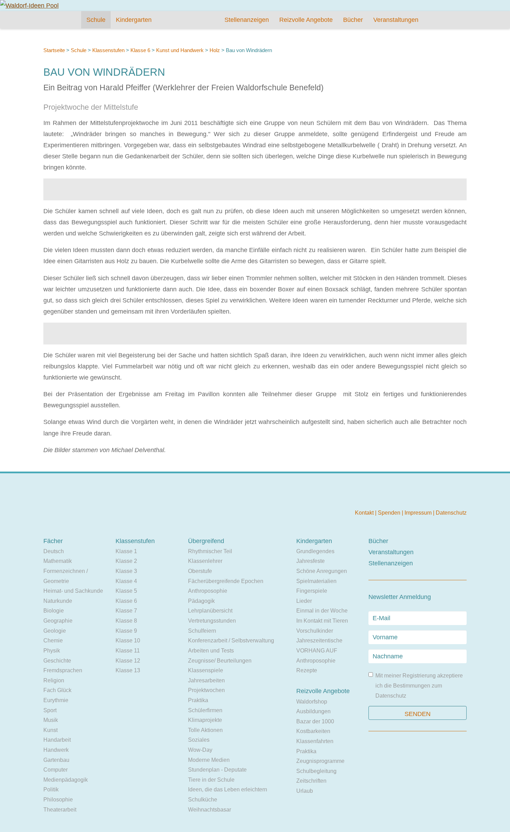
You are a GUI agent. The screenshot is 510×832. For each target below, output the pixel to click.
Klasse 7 (126, 611)
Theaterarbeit (59, 810)
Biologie (53, 611)
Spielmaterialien (316, 581)
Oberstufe (200, 571)
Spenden (390, 513)
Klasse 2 (126, 561)
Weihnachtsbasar (209, 810)
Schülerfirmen (205, 710)
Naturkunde (57, 601)
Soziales (199, 740)
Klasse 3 (126, 571)
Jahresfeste (310, 561)
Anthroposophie (207, 591)
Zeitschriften (311, 781)
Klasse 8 (126, 621)
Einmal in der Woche (322, 611)
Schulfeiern (202, 631)
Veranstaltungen (395, 19)
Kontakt (365, 513)
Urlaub (304, 791)
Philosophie (58, 799)
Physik (51, 651)
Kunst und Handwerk (180, 50)
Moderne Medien (209, 760)
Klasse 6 (140, 50)
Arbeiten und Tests (211, 651)
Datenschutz (451, 513)
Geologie (54, 631)
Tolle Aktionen (205, 730)
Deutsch (53, 551)
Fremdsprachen (62, 670)
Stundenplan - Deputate (217, 770)
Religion (53, 680)
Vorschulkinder (314, 631)
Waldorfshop (311, 702)
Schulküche (202, 799)
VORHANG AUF (316, 651)
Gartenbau (56, 760)
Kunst (50, 730)
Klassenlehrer (205, 561)
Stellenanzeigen (246, 19)
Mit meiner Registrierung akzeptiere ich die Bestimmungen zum (419, 685)
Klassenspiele (205, 670)
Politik (51, 789)
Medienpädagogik (65, 780)
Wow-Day (200, 750)
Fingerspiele (311, 591)
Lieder (304, 601)
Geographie (58, 621)
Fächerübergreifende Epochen (225, 581)
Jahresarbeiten (206, 680)
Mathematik (57, 561)
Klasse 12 (128, 661)
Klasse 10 (128, 640)
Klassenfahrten (314, 741)
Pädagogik (201, 601)
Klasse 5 (126, 591)
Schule (95, 19)
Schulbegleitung (316, 771)
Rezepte (306, 670)
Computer (55, 770)
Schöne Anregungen (321, 571)
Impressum (419, 513)
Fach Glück (57, 690)
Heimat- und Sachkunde (73, 591)
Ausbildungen (313, 711)
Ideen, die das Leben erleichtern (227, 789)
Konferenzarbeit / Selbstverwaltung (231, 640)
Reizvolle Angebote (306, 19)
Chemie (53, 640)
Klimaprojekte (205, 720)
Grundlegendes (315, 551)
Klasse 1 (126, 551)
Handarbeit (57, 740)
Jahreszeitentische (319, 640)
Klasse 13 (128, 670)
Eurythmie (55, 700)
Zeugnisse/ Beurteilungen (220, 661)
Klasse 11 (128, 651)
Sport (50, 710)
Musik (50, 720)
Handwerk (56, 750)
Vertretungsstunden (212, 621)
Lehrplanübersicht (210, 611)
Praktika (198, 700)
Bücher (353, 19)
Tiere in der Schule (211, 780)
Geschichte (57, 661)
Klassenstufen (108, 50)
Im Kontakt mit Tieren (322, 621)
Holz (215, 50)
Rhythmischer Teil (210, 551)
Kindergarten (134, 19)
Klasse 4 (126, 581)
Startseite (54, 50)
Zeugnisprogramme (320, 761)
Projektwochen (206, 690)
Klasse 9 (126, 631)
